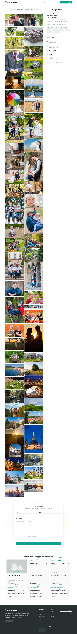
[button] (44, 2)
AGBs (24, 536)
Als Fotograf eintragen (66, 2)
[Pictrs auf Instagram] (42, 631)
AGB (40, 618)
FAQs (52, 614)
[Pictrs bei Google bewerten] (40, 631)
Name (40, 512)
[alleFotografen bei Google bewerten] (40, 629)
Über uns (49, 2)
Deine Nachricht (19, 518)
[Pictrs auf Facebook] (44, 631)
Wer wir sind (41, 611)
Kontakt (52, 616)
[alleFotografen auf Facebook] (44, 629)
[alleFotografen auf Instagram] (42, 629)
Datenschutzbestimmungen (32, 536)
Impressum (41, 614)
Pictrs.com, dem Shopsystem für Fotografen (50, 626)
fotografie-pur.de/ (59, 62)
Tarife (52, 611)
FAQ (53, 2)
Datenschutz (41, 616)
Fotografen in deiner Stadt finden (13, 617)
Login (57, 2)
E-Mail (17, 512)
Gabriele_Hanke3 (58, 65)
